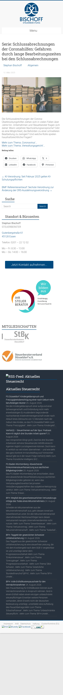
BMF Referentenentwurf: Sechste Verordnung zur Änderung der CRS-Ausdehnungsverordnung (28, 189)
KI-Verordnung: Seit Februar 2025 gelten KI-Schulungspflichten (26, 178)
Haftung (36, 624)
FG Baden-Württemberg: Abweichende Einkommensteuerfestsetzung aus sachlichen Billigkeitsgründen (27, 467)
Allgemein (33, 65)
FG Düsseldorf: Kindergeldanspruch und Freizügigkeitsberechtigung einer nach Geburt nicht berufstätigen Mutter (30, 399)
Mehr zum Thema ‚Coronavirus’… (19, 142)
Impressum (8, 624)
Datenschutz (25, 624)
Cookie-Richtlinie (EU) (50, 624)
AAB (17, 624)
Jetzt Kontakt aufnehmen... (29, 265)
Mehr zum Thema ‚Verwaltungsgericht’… (23, 145)
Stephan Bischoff (12, 65)
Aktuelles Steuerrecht (23, 389)
